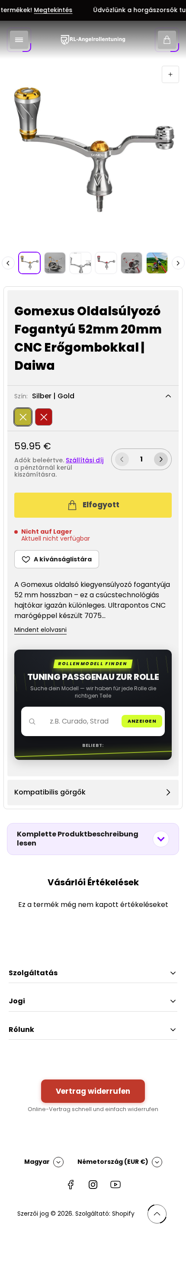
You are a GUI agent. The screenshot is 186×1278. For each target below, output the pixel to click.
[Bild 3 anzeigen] (80, 263)
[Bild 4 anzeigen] (106, 263)
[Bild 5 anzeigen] (131, 263)
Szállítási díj (84, 460)
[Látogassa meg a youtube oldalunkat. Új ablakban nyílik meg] (115, 1184)
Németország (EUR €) (112, 1161)
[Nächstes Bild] (178, 262)
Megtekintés (47, 10)
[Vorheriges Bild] (8, 262)
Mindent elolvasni (40, 630)
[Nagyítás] (170, 74)
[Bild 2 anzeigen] (55, 263)
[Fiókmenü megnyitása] (19, 40)
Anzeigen (142, 720)
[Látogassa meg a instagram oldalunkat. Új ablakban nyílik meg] (93, 1184)
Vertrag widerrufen (93, 1091)
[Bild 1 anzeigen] (29, 263)
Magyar (37, 1161)
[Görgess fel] (157, 1214)
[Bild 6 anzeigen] (157, 263)
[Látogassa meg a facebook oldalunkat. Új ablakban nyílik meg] (70, 1184)
